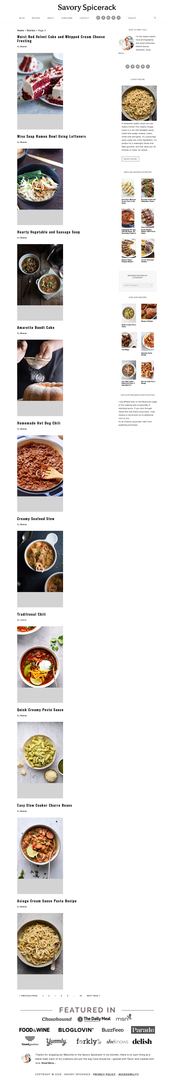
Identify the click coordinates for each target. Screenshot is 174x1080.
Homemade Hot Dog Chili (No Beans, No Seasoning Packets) (129, 231)
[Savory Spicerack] (87, 11)
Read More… (49, 1063)
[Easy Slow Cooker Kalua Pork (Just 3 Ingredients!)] (129, 379)
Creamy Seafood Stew (36, 518)
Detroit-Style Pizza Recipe (148, 382)
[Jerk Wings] (129, 347)
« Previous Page (28, 996)
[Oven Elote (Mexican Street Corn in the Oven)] (128, 197)
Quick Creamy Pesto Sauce (40, 709)
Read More (130, 159)
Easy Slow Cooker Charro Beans (44, 805)
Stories (31, 30)
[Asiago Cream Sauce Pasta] (139, 120)
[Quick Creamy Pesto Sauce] (129, 322)
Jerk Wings (125, 349)
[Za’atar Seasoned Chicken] (147, 257)
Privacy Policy (104, 1074)
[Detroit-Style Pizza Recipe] (147, 379)
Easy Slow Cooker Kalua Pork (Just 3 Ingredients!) (128, 383)
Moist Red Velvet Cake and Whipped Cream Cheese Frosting (61, 38)
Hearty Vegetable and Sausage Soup (48, 231)
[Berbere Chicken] (149, 318)
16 (81, 996)
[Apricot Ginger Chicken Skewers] (129, 257)
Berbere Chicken (147, 321)
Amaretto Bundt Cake (36, 327)
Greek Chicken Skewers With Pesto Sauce (148, 231)
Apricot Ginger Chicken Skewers (127, 261)
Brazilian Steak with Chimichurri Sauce (148, 200)
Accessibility (128, 1074)
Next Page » (93, 996)
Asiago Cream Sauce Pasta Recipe (47, 900)
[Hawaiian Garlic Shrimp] (147, 350)
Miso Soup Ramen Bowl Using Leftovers (51, 136)
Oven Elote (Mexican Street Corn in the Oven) (129, 201)
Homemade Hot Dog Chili (39, 422)
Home (20, 30)
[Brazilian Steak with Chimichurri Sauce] (147, 197)
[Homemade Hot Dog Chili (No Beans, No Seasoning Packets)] (128, 227)
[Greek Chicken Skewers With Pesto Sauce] (147, 227)
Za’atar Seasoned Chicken (147, 261)
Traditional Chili (31, 614)
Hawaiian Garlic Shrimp (146, 354)
